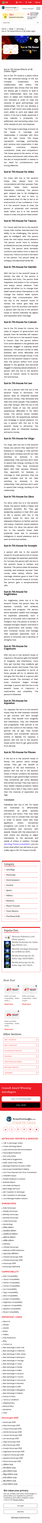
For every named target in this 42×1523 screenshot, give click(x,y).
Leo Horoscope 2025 (11, 1438)
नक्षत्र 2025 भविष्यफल (10, 1254)
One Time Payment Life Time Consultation (20, 1172)
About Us (6, 1321)
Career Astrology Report (12, 1146)
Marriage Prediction (12, 1067)
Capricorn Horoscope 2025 (13, 1455)
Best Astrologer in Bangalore (14, 1390)
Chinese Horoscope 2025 (13, 1257)
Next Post (9, 980)
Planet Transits (13, 906)
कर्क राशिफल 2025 (10, 1478)
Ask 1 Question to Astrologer (14, 1192)
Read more (8, 1004)
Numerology (8, 1224)
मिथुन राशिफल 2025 (10, 1474)
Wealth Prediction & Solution (14, 1179)
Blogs (11, 29)
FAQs (5, 1413)
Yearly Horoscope (10, 1221)
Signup (37, 2)
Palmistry (6, 1244)
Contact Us (7, 1344)
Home (4, 29)
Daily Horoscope (9, 1208)
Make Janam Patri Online (13, 1163)
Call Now (21, 1105)
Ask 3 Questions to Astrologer (14, 1195)
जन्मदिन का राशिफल (10, 1234)
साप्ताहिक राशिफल (9, 1231)
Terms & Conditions (11, 1400)
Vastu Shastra (12, 911)
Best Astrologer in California (14, 1351)
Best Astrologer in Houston (13, 1374)
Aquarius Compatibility (12, 1309)
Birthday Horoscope (10, 1214)
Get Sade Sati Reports (11, 1185)
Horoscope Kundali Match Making (16, 1169)
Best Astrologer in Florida (12, 1367)
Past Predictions (9, 1338)
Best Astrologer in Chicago (13, 1360)
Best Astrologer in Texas (12, 1364)
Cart (20, 2)
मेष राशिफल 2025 (9, 1468)
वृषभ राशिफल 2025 (10, 1471)
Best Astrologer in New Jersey (14, 1354)
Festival (9, 885)
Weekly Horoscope (10, 1211)
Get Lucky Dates (9, 1156)
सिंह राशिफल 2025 (9, 1481)
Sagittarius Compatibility (12, 1302)
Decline (20, 1511)
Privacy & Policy (9, 1396)
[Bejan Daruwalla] (10, 8)
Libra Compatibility (10, 1296)
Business (10, 901)
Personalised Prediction (13, 1051)
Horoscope (11, 875)
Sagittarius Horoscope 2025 (13, 1451)
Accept (20, 1505)
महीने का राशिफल (9, 1237)
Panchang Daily (13, 916)
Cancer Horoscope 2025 (12, 1435)
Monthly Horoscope (10, 1218)
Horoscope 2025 (9, 1422)
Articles (6, 1325)
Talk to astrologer (21, 1099)
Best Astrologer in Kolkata (13, 1393)
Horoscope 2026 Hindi (11, 1267)
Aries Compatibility (10, 1276)
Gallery (6, 1334)
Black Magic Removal (11, 1189)
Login (30, 2)
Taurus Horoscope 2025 (12, 1429)
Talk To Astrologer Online (13, 1143)
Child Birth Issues (9, 1176)
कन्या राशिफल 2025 (10, 1484)
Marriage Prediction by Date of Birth (17, 1166)
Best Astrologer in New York (13, 1347)
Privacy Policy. (18, 1500)
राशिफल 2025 (8, 1465)
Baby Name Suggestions (12, 1159)
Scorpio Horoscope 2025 (12, 1448)
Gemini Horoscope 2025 (12, 1432)
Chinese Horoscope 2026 (13, 1260)
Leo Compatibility (10, 1289)
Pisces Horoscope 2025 (12, 1461)
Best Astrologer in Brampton (14, 1357)
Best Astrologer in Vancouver (14, 1380)
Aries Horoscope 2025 (11, 1425)
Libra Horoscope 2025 (11, 1445)
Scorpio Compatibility (11, 1299)
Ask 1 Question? (10, 1039)
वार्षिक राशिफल (8, 1240)
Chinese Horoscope (10, 1247)
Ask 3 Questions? (11, 1045)
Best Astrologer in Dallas (12, 1370)
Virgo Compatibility (10, 1292)
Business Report (9, 1182)
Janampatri (9, 1073)
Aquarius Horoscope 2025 (13, 1458)
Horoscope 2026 (9, 1263)
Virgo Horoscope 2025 (11, 1442)
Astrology (20, 29)
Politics (9, 895)
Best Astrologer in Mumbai (13, 1383)
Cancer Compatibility (11, 1286)
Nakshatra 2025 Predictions (13, 1250)
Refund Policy (8, 1406)
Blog (4, 1341)
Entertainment (13, 880)
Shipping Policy (9, 1403)
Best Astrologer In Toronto (13, 1377)
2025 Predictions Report (13, 1062)
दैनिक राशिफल (8, 1227)
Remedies (8, 1056)
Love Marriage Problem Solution (15, 1198)
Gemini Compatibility (11, 1283)
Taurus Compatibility (11, 1279)
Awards (6, 1328)
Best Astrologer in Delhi (12, 1387)
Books (5, 1331)
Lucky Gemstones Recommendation (17, 1149)
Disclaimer (7, 1409)
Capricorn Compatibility (12, 1305)
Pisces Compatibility (11, 1312)
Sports (9, 890)
